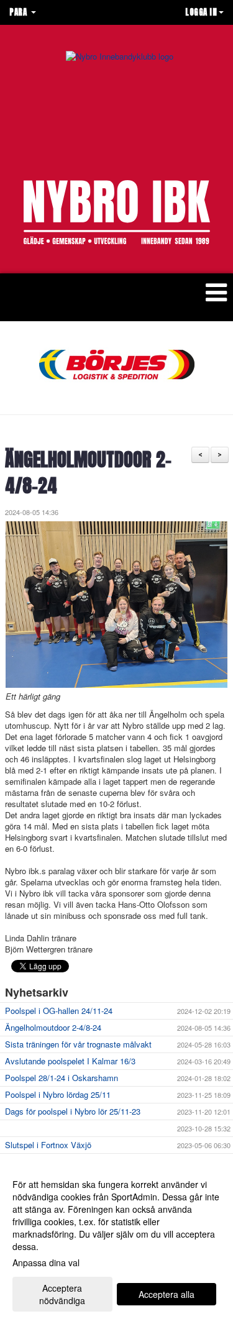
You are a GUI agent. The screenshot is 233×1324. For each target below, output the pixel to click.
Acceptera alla (166, 1294)
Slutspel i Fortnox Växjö (48, 1145)
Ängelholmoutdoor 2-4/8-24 (88, 473)
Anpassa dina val (46, 1262)
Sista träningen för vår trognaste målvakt (78, 1044)
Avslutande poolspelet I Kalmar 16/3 (70, 1061)
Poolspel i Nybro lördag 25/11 (58, 1094)
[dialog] (116, 1241)
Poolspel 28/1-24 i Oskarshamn (61, 1078)
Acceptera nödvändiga (62, 1294)
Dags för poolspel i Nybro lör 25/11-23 (72, 1111)
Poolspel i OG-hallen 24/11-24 (58, 1010)
